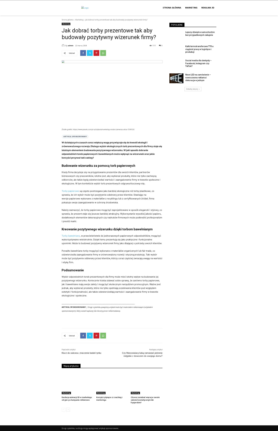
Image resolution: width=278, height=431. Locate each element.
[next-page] (68, 409)
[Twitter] (90, 53)
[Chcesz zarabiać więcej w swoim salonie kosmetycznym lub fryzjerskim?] (146, 383)
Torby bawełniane (71, 235)
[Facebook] (83, 53)
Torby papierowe (70, 191)
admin (70, 45)
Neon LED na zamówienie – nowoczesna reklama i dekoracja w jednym (198, 78)
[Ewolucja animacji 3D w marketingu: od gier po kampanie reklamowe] (77, 383)
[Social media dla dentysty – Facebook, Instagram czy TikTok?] (176, 64)
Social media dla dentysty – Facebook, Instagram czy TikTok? (198, 63)
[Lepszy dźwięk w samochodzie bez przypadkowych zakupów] (176, 36)
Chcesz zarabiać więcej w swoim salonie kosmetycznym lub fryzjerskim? (145, 400)
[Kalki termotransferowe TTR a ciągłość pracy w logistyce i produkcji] (176, 50)
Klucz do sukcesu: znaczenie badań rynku (81, 353)
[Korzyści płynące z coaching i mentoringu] (112, 383)
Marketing (79, 20)
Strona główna (67, 20)
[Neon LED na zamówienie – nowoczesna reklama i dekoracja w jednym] (176, 78)
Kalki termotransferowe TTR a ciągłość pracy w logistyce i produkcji (199, 49)
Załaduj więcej (192, 89)
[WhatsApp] (103, 53)
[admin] (63, 45)
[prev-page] (63, 409)
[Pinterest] (96, 53)
